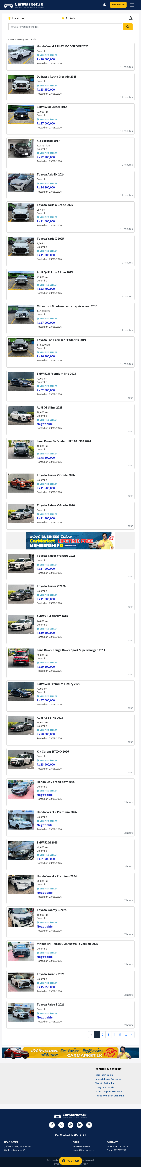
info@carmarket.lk (81, 1146)
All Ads (69, 18)
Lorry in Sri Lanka (105, 1087)
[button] (105, 4)
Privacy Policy (81, 1163)
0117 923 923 (121, 1146)
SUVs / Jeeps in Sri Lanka (108, 1091)
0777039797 (120, 1150)
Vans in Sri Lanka (104, 1083)
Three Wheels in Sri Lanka (109, 1095)
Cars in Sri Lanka (104, 1074)
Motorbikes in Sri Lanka (108, 1079)
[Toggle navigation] (132, 5)
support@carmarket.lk (83, 1150)
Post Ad (118, 4)
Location (17, 18)
